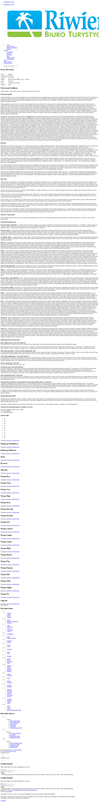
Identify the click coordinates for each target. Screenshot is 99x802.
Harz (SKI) (12, 734)
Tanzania (9, 700)
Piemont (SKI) (13, 747)
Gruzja (8, 646)
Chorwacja (9, 627)
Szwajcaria (9, 695)
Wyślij (2, 773)
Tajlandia (9, 699)
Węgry (8, 707)
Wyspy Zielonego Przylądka (14, 710)
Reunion (9, 685)
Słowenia (9, 690)
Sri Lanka (9, 692)
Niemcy (9, 674)
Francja (9, 642)
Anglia (8, 616)
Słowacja (9, 689)
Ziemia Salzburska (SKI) (16, 727)
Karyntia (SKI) (13, 723)
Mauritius (9, 670)
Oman (8, 678)
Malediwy (9, 665)
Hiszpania (9, 649)
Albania (9, 613)
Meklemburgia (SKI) (15, 737)
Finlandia (9, 641)
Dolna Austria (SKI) (15, 721)
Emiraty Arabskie (11, 638)
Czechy (9, 631)
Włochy (9, 708)
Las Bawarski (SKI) (15, 736)
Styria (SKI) (13, 725)
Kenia (8, 660)
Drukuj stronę (15, 440)
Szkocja (9, 693)
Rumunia (9, 686)
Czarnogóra (10, 629)
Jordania (9, 656)
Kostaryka (9, 661)
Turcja (8, 703)
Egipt (8, 636)
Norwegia (9, 675)
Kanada (9, 659)
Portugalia (9, 682)
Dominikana (10, 634)
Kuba (8, 663)
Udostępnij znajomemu (6, 440)
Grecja (8, 645)
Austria (9, 617)
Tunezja (9, 702)
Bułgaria (9, 622)
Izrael (8, 653)
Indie (8, 652)
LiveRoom (3, 800)
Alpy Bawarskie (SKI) (15, 733)
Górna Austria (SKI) (15, 722)
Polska (8, 681)
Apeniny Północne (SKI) (16, 743)
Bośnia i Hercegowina (12, 621)
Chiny (8, 625)
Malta (8, 667)
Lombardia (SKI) (14, 746)
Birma (8, 620)
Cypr (8, 628)
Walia (8, 706)
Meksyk (9, 671)
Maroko (9, 668)
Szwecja (9, 696)
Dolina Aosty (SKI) (14, 744)
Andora (9, 614)
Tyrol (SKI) (13, 726)
